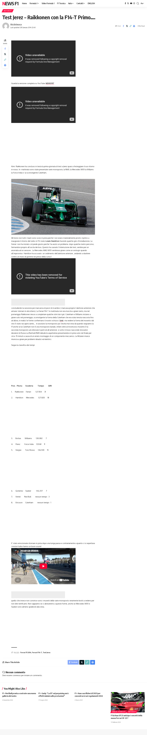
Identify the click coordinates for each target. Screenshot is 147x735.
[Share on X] (127, 26)
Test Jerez (46, 652)
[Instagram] (134, 3)
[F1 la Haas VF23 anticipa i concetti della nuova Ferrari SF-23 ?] (128, 702)
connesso (17, 675)
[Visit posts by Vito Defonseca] (5, 26)
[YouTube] (131, 3)
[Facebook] (125, 3)
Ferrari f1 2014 (25, 652)
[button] (138, 3)
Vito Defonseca (16, 24)
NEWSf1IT (50, 83)
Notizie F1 (7, 11)
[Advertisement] (38, 302)
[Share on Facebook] (123, 26)
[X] (128, 3)
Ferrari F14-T (37, 652)
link (61, 320)
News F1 (10, 3)
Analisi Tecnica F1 (118, 711)
